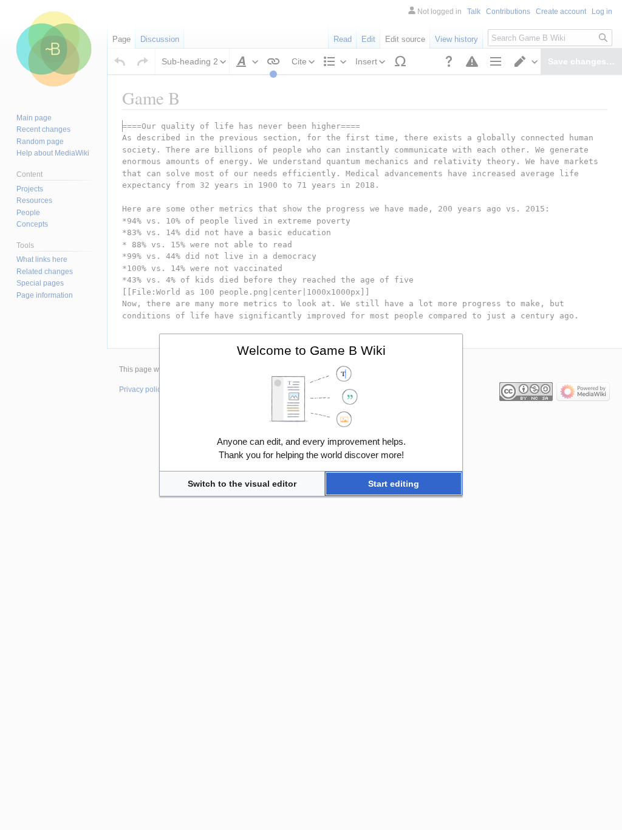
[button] (242, 484)
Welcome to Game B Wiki (311, 350)
